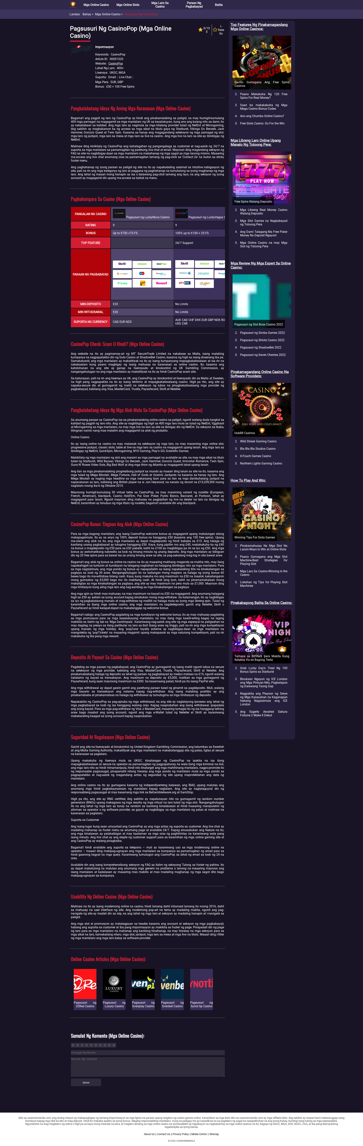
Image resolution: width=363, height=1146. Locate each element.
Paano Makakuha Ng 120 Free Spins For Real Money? (263, 95)
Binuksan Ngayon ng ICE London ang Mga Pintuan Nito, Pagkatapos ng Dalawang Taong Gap (263, 682)
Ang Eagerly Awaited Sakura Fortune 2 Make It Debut (263, 713)
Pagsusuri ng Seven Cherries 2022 (263, 355)
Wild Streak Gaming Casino (258, 441)
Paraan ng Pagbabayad (194, 4)
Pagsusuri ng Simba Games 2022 (262, 333)
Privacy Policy (181, 1134)
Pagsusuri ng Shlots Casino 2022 (262, 340)
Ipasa (86, 1082)
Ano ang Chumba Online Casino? (262, 116)
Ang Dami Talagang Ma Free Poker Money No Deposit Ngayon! (263, 233)
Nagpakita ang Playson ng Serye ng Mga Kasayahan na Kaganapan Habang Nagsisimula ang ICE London (263, 699)
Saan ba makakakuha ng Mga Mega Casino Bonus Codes (263, 106)
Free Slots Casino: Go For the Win (262, 123)
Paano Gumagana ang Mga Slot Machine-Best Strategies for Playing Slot (263, 560)
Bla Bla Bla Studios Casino (258, 448)
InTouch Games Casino (255, 456)
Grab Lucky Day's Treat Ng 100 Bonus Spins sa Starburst (263, 669)
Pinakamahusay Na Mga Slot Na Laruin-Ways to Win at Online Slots (263, 547)
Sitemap (214, 1134)
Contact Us (163, 1134)
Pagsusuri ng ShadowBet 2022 (260, 347)
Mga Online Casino (96, 5)
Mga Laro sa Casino (160, 4)
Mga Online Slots (127, 5)
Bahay (87, 14)
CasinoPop (115, 63)
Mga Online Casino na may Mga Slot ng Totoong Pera (263, 244)
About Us (149, 1134)
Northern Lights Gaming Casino (261, 463)
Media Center (199, 1134)
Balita (219, 5)
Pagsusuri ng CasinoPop (141, 14)
